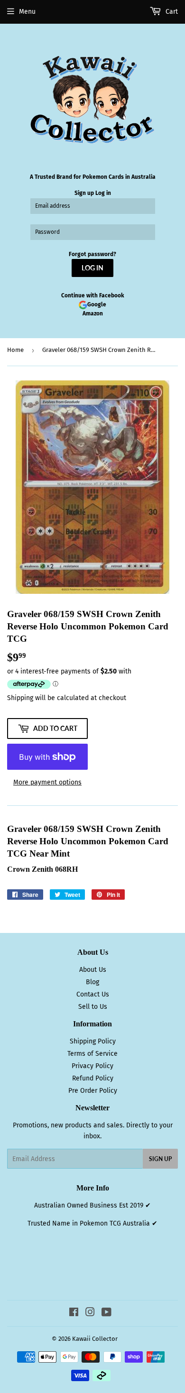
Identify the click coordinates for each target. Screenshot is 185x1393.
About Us (92, 970)
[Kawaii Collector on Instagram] (90, 1314)
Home (15, 349)
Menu (27, 12)
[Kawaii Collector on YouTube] (106, 1314)
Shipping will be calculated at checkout (66, 698)
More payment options (47, 782)
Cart (171, 12)
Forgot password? (92, 254)
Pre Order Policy (92, 1091)
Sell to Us (92, 1007)
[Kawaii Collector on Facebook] (74, 1314)
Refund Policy (92, 1078)
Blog (92, 982)
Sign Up (160, 1158)
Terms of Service (92, 1054)
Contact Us (92, 994)
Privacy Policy (92, 1066)
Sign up (84, 193)
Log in (103, 193)
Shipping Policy (93, 1041)
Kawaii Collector (95, 1338)
